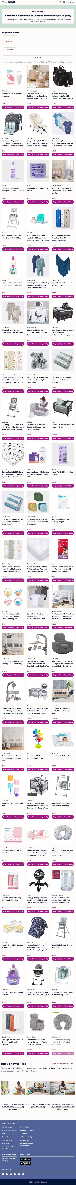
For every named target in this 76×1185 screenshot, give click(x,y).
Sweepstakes (6, 1137)
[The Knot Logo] (5, 1158)
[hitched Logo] (4, 1161)
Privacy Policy (6, 1143)
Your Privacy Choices (27, 1130)
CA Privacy (24, 1133)
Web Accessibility (26, 1137)
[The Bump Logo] (10, 2)
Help (3, 1133)
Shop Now (10, 49)
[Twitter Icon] (23, 1174)
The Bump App (7, 1127)
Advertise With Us (8, 1140)
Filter (39, 57)
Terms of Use (24, 1127)
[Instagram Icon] (11, 1174)
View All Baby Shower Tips (62, 1064)
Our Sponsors (24, 1140)
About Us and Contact (9, 1130)
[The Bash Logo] (13, 1158)
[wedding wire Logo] (11, 1161)
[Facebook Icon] (3, 1174)
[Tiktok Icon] (7, 1174)
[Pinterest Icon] (15, 1174)
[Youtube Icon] (19, 1174)
